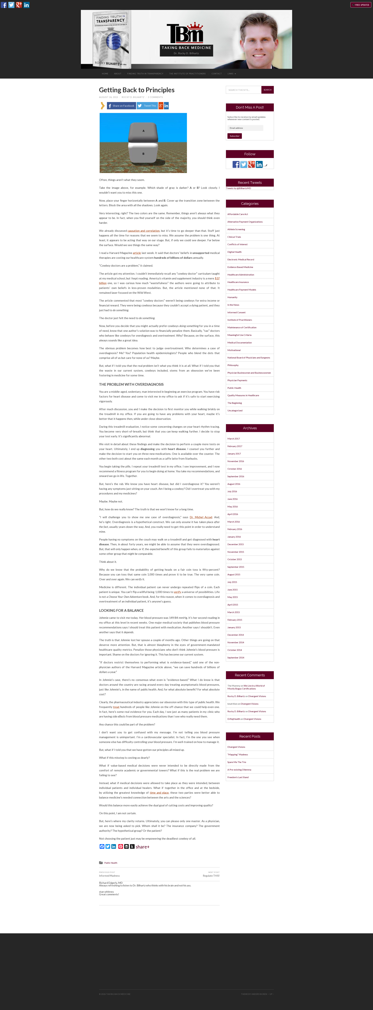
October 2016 (234, 468)
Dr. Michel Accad (201, 517)
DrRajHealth (233, 718)
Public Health (110, 862)
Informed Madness (109, 874)
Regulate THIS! (211, 874)
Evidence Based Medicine (240, 267)
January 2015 (234, 627)
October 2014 (234, 650)
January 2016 (234, 536)
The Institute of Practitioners (187, 73)
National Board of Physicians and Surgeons (248, 357)
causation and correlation (144, 230)
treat (116, 707)
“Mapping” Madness (237, 754)
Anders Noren (259, 994)
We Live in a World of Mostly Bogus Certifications (246, 687)
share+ (143, 846)
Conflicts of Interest (237, 244)
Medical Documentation (239, 342)
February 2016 (234, 529)
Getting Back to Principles (137, 90)
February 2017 (234, 446)
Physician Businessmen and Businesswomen (249, 372)
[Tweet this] (147, 108)
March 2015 (233, 612)
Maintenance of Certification (241, 327)
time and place (159, 792)
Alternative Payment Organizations (245, 221)
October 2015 (234, 559)
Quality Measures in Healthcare (243, 395)
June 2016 (232, 498)
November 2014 (235, 642)
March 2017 (233, 438)
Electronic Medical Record (240, 259)
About (118, 73)
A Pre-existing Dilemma (239, 769)
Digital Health (234, 251)
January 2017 (234, 453)
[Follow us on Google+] (251, 164)
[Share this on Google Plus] (161, 108)
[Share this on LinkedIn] (166, 108)
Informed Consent (236, 312)
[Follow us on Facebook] (236, 164)
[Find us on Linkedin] (259, 164)
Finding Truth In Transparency (145, 73)
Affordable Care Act (237, 214)
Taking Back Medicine (118, 994)
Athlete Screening (236, 229)
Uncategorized (234, 410)
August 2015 (233, 574)
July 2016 (232, 491)
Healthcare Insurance (238, 282)
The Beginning (234, 402)
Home (105, 73)
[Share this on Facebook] (121, 108)
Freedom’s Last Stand (238, 777)
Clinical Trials (234, 236)
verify (177, 592)
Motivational (234, 350)
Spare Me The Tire (236, 762)
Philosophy (233, 365)
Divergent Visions (257, 696)
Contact (217, 73)
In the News (233, 304)
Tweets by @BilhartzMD (238, 188)
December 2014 (235, 634)
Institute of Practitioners (239, 319)
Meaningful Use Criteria (239, 335)
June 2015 (232, 589)
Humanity (232, 297)
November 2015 (235, 551)
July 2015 (232, 582)
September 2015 (235, 566)
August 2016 (233, 483)
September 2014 (235, 657)
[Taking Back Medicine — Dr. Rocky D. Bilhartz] (186, 39)
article (137, 253)
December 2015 (235, 544)
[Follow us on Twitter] (243, 164)
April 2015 (232, 604)
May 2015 (232, 597)
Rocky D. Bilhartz (133, 97)
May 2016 (232, 506)
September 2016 (235, 476)
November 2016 (235, 461)
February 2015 (234, 619)
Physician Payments (237, 380)
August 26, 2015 (108, 97)
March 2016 (233, 521)
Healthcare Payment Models (241, 289)
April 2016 (232, 514)
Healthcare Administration (240, 274)
